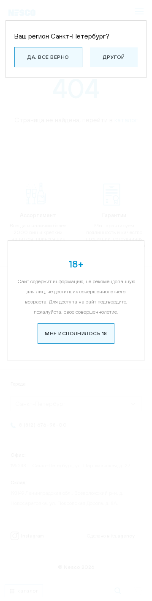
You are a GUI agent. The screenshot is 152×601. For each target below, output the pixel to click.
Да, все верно (48, 57)
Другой (114, 57)
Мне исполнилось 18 (76, 333)
